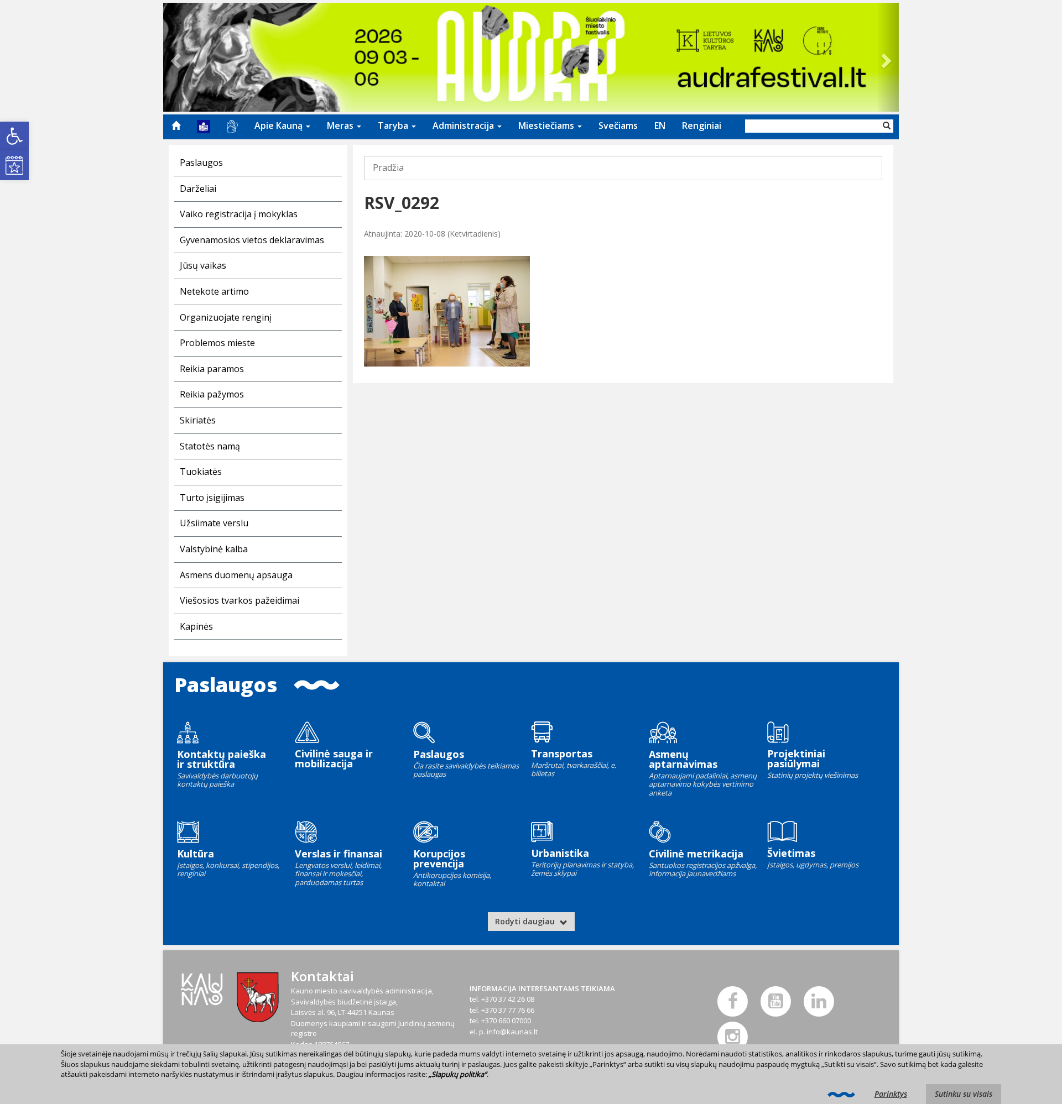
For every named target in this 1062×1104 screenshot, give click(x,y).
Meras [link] (341, 125)
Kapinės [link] (196, 626)
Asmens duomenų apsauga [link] (236, 575)
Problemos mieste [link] (217, 343)
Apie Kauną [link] (279, 125)
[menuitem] (176, 125)
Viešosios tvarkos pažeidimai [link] (239, 600)
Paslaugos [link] (201, 162)
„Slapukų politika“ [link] (458, 1074)
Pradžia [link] (388, 167)
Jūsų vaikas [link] (203, 265)
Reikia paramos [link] (212, 369)
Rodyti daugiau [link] (526, 921)
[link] (14, 136)
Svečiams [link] (618, 125)
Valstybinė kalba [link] (214, 549)
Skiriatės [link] (198, 420)
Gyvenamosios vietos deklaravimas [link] (252, 240)
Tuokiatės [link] (201, 471)
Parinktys (890, 1094)
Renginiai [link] (701, 125)
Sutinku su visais (963, 1094)
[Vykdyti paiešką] (886, 126)
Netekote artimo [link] (214, 291)
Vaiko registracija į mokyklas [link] (239, 214)
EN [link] (659, 125)
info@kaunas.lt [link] (512, 1032)
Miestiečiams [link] (547, 125)
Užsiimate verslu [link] (214, 523)
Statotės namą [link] (210, 446)
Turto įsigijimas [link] (212, 497)
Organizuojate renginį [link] (226, 317)
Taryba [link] (394, 125)
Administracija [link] (464, 125)
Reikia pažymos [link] (212, 394)
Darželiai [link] (198, 188)
